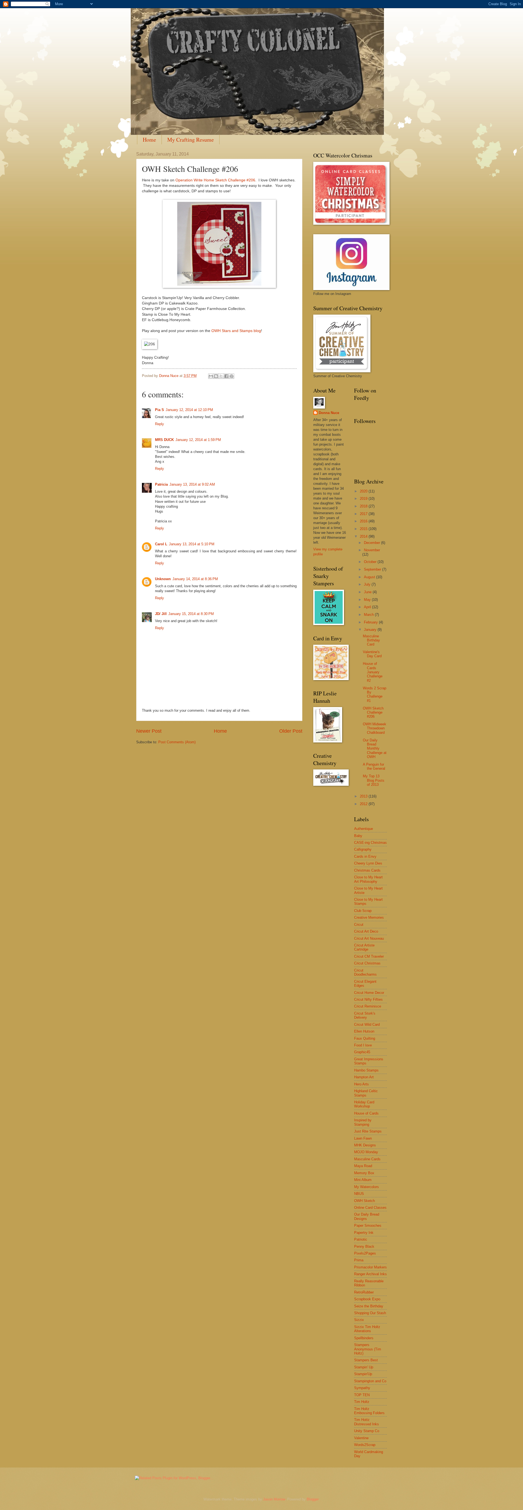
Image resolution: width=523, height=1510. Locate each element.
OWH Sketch (364, 1201)
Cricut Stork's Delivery (364, 1015)
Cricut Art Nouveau (369, 938)
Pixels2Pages (365, 1253)
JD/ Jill (161, 614)
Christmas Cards (367, 870)
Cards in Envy (365, 856)
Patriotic (360, 1239)
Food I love (363, 1045)
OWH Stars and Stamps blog (236, 331)
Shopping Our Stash (370, 1313)
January (371, 630)
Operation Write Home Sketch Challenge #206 (215, 180)
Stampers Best (366, 1360)
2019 (364, 499)
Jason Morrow (274, 1499)
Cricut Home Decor (369, 993)
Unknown (163, 579)
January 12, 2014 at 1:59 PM (198, 440)
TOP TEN (362, 1395)
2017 (364, 514)
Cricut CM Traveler (369, 956)
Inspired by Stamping (363, 1122)
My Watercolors (366, 1187)
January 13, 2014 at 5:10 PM (191, 544)
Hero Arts (361, 1084)
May (368, 600)
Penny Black (364, 1246)
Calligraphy (363, 849)
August (370, 577)
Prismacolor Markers (370, 1267)
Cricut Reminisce (367, 1006)
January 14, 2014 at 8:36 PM (195, 579)
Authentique (363, 829)
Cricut (358, 925)
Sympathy (362, 1388)
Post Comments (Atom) (177, 742)
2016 (364, 521)
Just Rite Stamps (368, 1131)
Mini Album (363, 1180)
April (368, 607)
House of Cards (366, 1113)
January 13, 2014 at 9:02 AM (192, 484)
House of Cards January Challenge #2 (372, 672)
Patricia (161, 484)
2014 (364, 536)
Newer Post (149, 731)
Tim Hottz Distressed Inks (366, 1422)
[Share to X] (221, 376)
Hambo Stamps (366, 1070)
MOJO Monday (366, 1152)
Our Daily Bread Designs (366, 1216)
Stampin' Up (363, 1367)
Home (149, 139)
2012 (364, 804)
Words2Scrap (364, 1445)
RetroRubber (364, 1292)
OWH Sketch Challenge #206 (373, 712)
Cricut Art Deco (366, 931)
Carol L (161, 544)
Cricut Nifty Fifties (368, 999)
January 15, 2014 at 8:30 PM (191, 614)
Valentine (361, 1438)
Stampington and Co (370, 1381)
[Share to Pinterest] (231, 376)
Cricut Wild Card (367, 1024)
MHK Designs (365, 1145)
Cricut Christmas (367, 963)
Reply (159, 424)
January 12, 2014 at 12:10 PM (189, 410)
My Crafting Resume (190, 139)
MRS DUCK (164, 440)
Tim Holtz (361, 1402)
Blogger (312, 1499)
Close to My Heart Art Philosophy (368, 879)
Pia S (159, 410)
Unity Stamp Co (366, 1431)
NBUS (359, 1194)
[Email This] (211, 376)
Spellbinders (363, 1338)
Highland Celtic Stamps (366, 1093)
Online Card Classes (370, 1207)
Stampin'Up (363, 1374)
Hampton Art (364, 1077)
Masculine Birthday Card (371, 640)
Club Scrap (363, 911)
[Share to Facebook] (226, 376)
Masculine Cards (367, 1159)
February (371, 622)
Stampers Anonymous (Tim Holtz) (367, 1349)
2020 (364, 491)
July (368, 584)
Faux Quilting (364, 1038)
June (368, 592)
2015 (364, 529)
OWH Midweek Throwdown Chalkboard (374, 728)
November (372, 550)
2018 (364, 506)
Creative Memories (369, 917)
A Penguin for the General (374, 766)
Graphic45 (362, 1052)
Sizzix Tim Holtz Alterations (367, 1329)
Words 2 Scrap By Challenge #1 (374, 694)
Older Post (290, 731)
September (373, 569)
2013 (364, 796)
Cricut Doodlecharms (365, 972)
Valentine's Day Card (372, 654)
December (372, 543)
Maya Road (363, 1166)
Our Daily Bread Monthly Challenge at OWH (375, 748)
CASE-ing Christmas (370, 843)
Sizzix (359, 1320)
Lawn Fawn (363, 1138)
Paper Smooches (367, 1225)
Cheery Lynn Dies (368, 863)
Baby (358, 836)
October (371, 562)
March (369, 615)
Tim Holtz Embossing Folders (369, 1411)
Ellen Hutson (364, 1031)
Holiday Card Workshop (364, 1104)
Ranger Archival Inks (370, 1274)
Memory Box (364, 1173)
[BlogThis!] (216, 376)
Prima (358, 1260)
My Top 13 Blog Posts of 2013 (373, 780)
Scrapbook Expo (367, 1299)
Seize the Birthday (368, 1306)
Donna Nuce (329, 413)
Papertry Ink (363, 1233)
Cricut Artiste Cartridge (364, 947)
